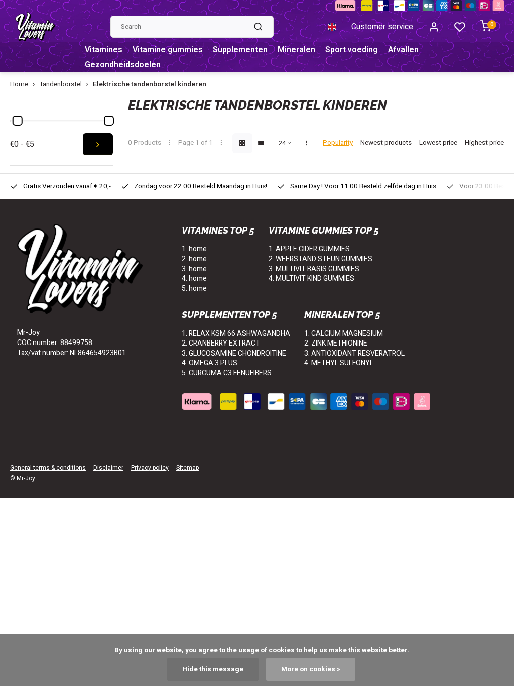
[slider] (18, 121)
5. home (194, 288)
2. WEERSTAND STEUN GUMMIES (320, 259)
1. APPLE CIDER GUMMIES (309, 249)
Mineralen (296, 50)
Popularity (338, 143)
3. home (194, 269)
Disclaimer (108, 468)
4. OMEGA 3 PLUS (209, 363)
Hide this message (212, 669)
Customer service (382, 26)
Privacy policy (150, 468)
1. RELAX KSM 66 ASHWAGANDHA (236, 333)
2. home (194, 259)
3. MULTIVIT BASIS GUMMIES (314, 269)
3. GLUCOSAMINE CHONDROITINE (234, 353)
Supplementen (240, 50)
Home (19, 84)
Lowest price (438, 143)
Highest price (484, 143)
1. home (194, 249)
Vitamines (103, 50)
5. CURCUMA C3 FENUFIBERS (227, 373)
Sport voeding (351, 50)
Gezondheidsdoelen (123, 65)
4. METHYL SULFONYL (338, 363)
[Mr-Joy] (35, 26)
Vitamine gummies (168, 50)
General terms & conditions (48, 468)
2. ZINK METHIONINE (335, 343)
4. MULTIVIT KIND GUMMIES (311, 278)
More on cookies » (310, 669)
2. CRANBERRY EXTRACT (221, 343)
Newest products (386, 143)
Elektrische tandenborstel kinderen (149, 84)
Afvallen (403, 50)
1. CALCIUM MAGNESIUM (343, 333)
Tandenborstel (60, 84)
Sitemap (187, 468)
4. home (194, 278)
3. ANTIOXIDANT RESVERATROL (354, 353)
